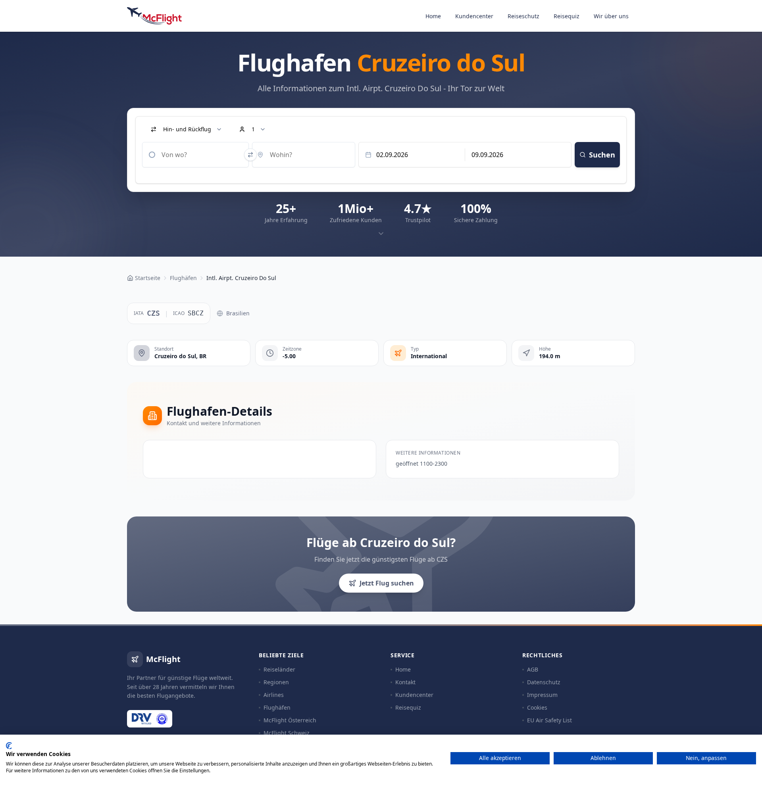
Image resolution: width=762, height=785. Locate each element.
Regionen (276, 682)
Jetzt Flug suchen (387, 583)
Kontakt (405, 682)
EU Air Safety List (549, 720)
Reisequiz (566, 16)
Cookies (537, 707)
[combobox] (195, 154)
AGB (532, 669)
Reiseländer (279, 669)
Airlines (274, 695)
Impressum (542, 695)
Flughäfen (277, 707)
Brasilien (238, 313)
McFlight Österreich (290, 720)
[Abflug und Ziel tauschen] (250, 154)
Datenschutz (543, 682)
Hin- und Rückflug (187, 129)
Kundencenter (474, 16)
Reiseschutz (523, 16)
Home (433, 16)
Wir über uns (611, 16)
